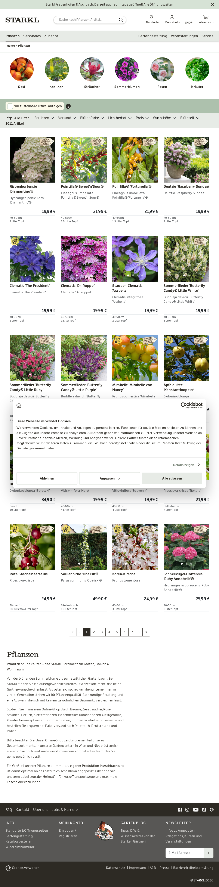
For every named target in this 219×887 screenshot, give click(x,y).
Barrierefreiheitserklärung (193, 868)
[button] (20, 118)
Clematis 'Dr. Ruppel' (78, 286)
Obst (21, 87)
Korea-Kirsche (124, 574)
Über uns (41, 810)
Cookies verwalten (26, 868)
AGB (153, 868)
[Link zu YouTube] (196, 809)
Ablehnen (47, 478)
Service (207, 36)
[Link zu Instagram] (187, 809)
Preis (140, 118)
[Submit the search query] (121, 20)
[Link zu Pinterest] (212, 809)
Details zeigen (183, 464)
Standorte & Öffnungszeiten (27, 830)
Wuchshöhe (162, 118)
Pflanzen (13, 36)
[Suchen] (208, 853)
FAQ (9, 810)
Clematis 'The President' (30, 286)
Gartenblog (133, 823)
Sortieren (41, 118)
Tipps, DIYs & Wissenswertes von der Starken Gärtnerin (138, 836)
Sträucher (92, 87)
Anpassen (107, 478)
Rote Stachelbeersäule (29, 574)
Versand (64, 118)
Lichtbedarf (117, 118)
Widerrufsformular (20, 847)
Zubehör (51, 36)
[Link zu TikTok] (204, 809)
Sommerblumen (127, 87)
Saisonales (32, 36)
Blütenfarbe (89, 118)
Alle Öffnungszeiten (158, 4)
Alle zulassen (172, 478)
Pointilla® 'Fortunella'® (132, 187)
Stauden (57, 87)
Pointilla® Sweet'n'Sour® (82, 187)
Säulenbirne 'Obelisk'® (80, 574)
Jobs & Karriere (65, 810)
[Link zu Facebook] (180, 809)
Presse (164, 868)
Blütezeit (187, 118)
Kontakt (23, 810)
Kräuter (197, 87)
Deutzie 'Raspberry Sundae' (186, 187)
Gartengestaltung (152, 36)
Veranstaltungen (184, 36)
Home (11, 45)
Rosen (162, 87)
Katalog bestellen (19, 841)
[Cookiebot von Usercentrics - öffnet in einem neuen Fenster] (184, 405)
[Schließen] (213, 4)
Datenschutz (115, 868)
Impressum (137, 868)
